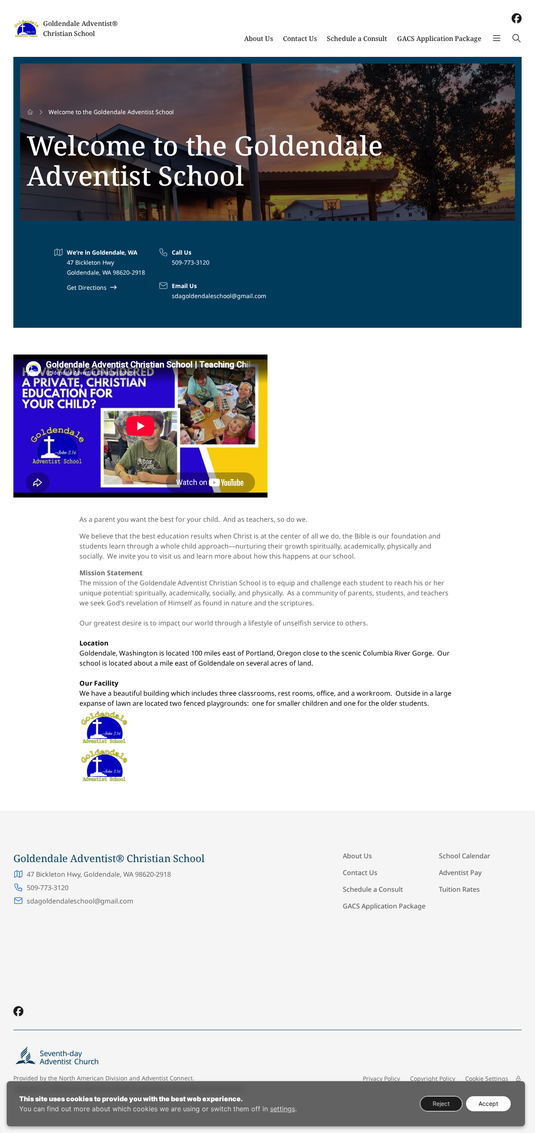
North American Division (93, 1078)
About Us (258, 38)
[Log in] (518, 1078)
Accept (488, 1103)
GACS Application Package (439, 38)
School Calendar (464, 855)
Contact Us (300, 38)
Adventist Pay (460, 872)
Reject (441, 1103)
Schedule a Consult (357, 38)
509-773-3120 (190, 262)
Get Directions (87, 287)
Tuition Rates (459, 889)
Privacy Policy (381, 1078)
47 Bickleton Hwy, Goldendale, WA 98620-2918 (99, 874)
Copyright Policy (432, 1078)
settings (282, 1109)
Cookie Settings (486, 1078)
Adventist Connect (167, 1078)
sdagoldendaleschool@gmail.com (219, 296)
